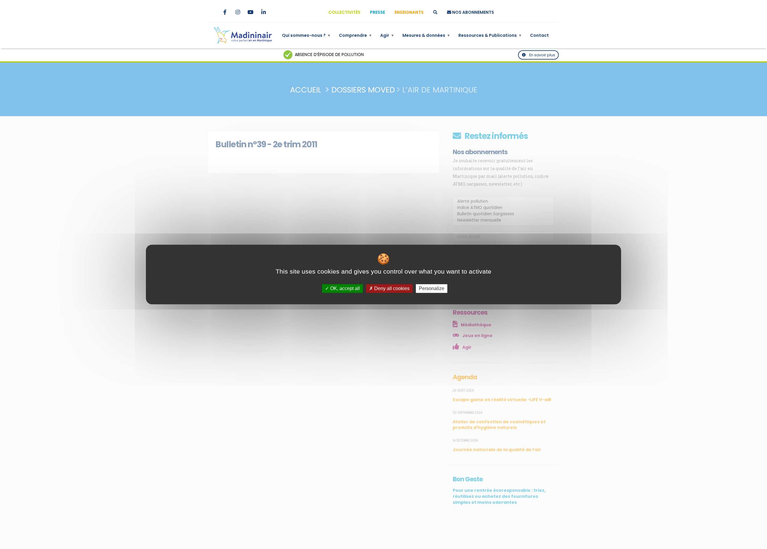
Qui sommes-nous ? (306, 35)
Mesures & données (425, 35)
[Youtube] (250, 12)
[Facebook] (224, 12)
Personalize (431, 288)
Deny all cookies (391, 288)
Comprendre (355, 35)
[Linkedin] (263, 12)
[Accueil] (243, 35)
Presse (377, 12)
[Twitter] (212, 12)
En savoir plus (541, 54)
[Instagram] (237, 12)
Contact (539, 35)
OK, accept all (344, 288)
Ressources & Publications (489, 35)
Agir (386, 35)
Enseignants (409, 12)
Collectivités (344, 12)
